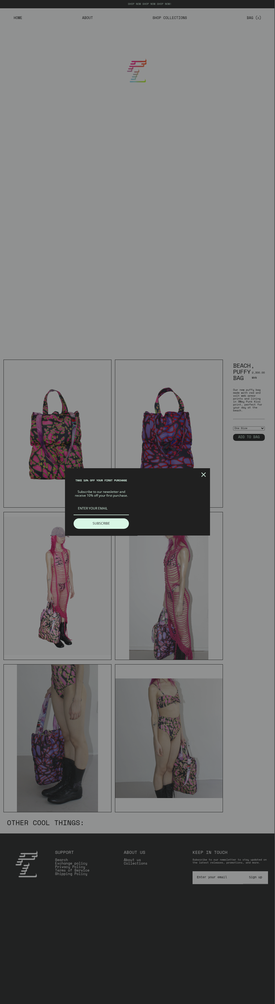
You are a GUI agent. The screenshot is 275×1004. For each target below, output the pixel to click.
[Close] (203, 474)
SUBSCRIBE (101, 523)
